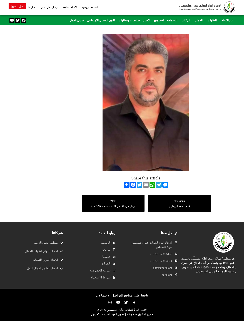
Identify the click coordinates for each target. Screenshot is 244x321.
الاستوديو (159, 20)
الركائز (186, 20)
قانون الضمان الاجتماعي (101, 20)
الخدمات (172, 20)
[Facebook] (23, 20)
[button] (227, 20)
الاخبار (146, 20)
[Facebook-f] (134, 302)
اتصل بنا (32, 7)
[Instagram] (110, 302)
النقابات (212, 20)
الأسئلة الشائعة (70, 7)
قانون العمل (77, 20)
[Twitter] (17, 20)
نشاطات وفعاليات (129, 20)
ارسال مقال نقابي (49, 7)
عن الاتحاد (227, 20)
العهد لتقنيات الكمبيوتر (104, 314)
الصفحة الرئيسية (90, 7)
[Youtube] (11, 20)
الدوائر (199, 20)
